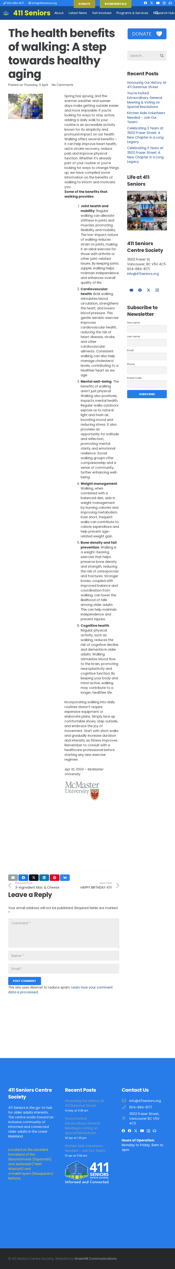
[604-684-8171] (125, 1107)
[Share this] (23, 877)
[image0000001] (147, 210)
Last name (133, 336)
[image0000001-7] (160, 210)
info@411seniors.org (143, 273)
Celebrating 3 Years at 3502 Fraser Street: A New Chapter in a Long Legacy (145, 135)
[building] (6, 13)
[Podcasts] (170, 2)
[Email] (131, 290)
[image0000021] (160, 197)
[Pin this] (54, 877)
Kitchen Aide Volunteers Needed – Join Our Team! (146, 117)
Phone (131, 364)
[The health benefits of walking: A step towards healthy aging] (25, 96)
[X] (151, 2)
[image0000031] (147, 197)
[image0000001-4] (133, 223)
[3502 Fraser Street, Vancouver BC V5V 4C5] (125, 1119)
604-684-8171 (140, 1107)
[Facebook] (145, 2)
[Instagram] (164, 3)
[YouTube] (158, 2)
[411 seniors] (147, 223)
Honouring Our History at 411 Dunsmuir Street (146, 85)
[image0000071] (133, 197)
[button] (66, 13)
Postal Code (134, 378)
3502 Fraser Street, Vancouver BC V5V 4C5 (144, 1119)
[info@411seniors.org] (125, 1101)
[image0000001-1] (133, 210)
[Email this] (13, 877)
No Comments (62, 85)
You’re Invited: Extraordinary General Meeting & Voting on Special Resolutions (144, 100)
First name (133, 322)
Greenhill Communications (95, 1258)
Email (130, 350)
